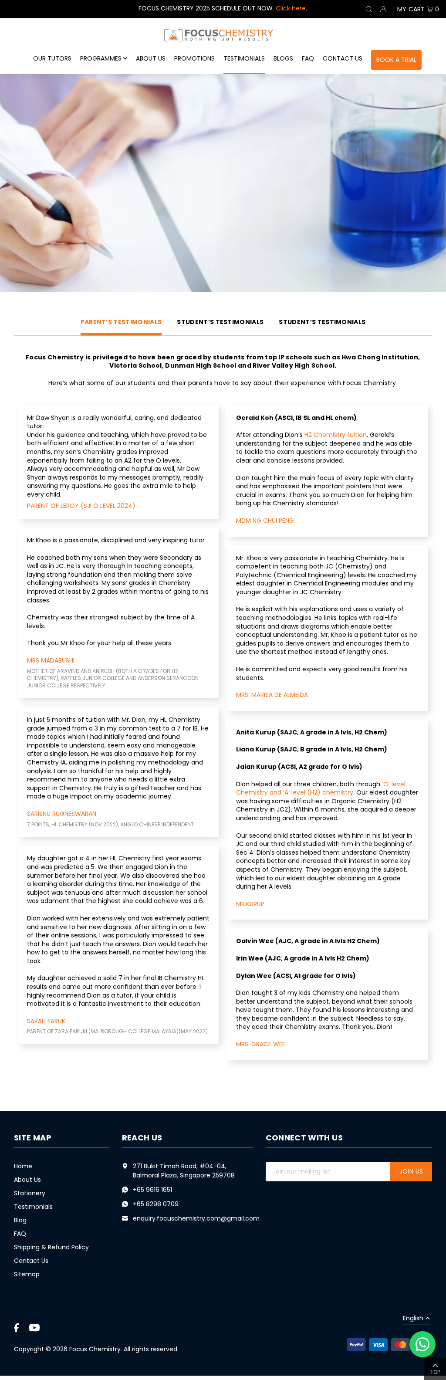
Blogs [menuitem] (283, 58)
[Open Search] (369, 9)
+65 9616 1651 (152, 1189)
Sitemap (27, 1274)
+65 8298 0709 (156, 1204)
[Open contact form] (422, 1344)
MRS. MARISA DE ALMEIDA (272, 694)
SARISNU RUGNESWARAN (61, 813)
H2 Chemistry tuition (335, 434)
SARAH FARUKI (47, 1021)
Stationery (29, 1193)
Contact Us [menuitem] (342, 58)
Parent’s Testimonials (121, 322)
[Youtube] (34, 1327)
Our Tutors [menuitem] (52, 58)
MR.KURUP (250, 904)
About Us (27, 1179)
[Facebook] (16, 1327)
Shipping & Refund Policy (51, 1247)
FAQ (20, 1233)
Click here (291, 8)
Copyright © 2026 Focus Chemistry (67, 1349)
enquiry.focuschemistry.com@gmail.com (196, 1218)
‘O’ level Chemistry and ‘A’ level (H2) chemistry (320, 788)
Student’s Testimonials (220, 322)
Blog (20, 1220)
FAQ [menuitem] (308, 58)
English (413, 1318)
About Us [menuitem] (151, 58)
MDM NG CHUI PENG (265, 520)
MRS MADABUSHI (50, 660)
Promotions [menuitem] (194, 58)
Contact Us (31, 1260)
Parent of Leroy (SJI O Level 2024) (81, 505)
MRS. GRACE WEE (260, 1044)
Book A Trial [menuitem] (396, 59)
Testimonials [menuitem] (244, 58)
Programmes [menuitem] (101, 58)
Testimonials (33, 1206)
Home (23, 1166)
